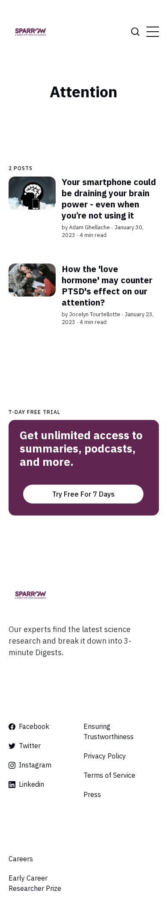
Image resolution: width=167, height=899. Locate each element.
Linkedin (31, 784)
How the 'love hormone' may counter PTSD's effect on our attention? (106, 285)
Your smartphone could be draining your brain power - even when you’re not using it (108, 198)
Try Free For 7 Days (83, 494)
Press (92, 794)
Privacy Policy (105, 756)
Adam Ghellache (89, 227)
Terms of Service (109, 775)
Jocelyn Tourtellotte (94, 314)
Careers (21, 858)
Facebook (34, 726)
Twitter (30, 745)
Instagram (35, 765)
